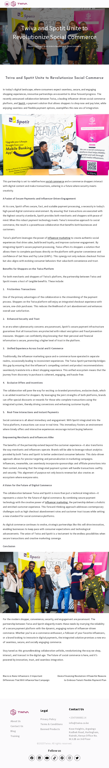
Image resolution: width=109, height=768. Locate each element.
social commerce (55, 181)
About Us (16, 721)
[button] (7, 3)
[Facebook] (32, 758)
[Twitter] (77, 758)
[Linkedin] (39, 758)
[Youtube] (47, 758)
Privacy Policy (48, 719)
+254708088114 (77, 717)
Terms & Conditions (51, 724)
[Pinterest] (62, 758)
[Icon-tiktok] (54, 758)
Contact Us (17, 726)
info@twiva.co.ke (79, 723)
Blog (13, 731)
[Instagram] (70, 758)
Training (15, 736)
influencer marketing (59, 237)
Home (30, 46)
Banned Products (50, 729)
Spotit (21, 103)
